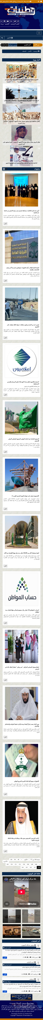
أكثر (5, 223)
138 (11, 859)
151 (16, 864)
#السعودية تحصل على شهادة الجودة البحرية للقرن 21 (25, 496)
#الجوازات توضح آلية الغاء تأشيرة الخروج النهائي (26, 781)
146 (31, 867)
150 (12, 864)
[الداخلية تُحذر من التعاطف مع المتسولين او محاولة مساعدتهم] (21, 156)
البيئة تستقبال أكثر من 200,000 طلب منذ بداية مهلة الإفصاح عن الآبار (21, 553)
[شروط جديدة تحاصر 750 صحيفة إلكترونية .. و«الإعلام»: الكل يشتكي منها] (21, 93)
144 (22, 867)
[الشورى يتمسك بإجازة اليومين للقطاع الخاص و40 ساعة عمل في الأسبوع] (21, 72)
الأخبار (29, 51)
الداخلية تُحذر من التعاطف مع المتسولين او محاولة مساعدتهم (21, 163)
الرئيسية (35, 51)
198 (28, 864)
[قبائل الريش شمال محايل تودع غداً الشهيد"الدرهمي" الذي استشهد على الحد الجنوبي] (21, 135)
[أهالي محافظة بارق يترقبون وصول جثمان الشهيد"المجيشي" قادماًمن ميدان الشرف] (21, 114)
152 (20, 864)
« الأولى (26, 859)
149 (7, 864)
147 (35, 867)
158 (24, 864)
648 (36, 864)
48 (18, 859)
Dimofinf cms (21, 1013)
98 (15, 859)
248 (32, 864)
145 (27, 867)
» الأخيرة (6, 861)
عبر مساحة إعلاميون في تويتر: (31, 386)
